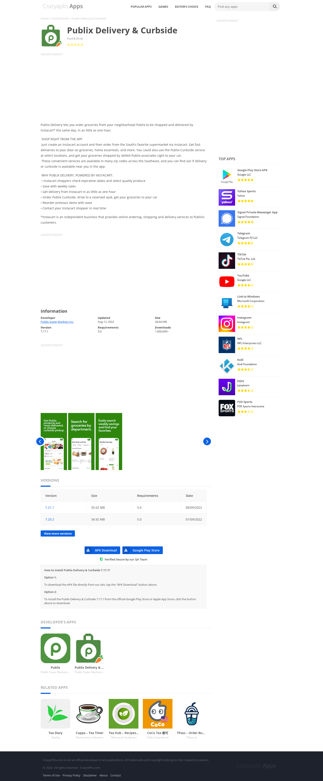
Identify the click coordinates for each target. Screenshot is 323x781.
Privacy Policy (71, 775)
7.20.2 (49, 519)
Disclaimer (90, 775)
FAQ (208, 7)
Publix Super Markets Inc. (57, 322)
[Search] (275, 6)
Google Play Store (146, 550)
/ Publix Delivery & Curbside (88, 18)
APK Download (106, 550)
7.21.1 (49, 507)
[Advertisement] (126, 87)
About (104, 775)
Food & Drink (60, 18)
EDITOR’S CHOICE (186, 7)
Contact (116, 775)
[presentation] (40, 441)
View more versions (58, 533)
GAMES (163, 7)
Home (45, 18)
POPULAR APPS (141, 7)
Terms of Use (51, 775)
